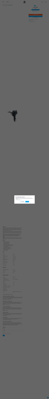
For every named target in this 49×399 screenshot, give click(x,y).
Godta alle (27, 201)
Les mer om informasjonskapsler (18, 199)
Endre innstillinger (22, 201)
